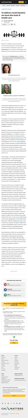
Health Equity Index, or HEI (19, 221)
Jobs (2, 367)
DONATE (14, 342)
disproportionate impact (17, 138)
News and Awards (4, 360)
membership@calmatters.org (20, 380)
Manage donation (4, 377)
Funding (2, 361)
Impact (2, 358)
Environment (17, 363)
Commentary (4, 9)
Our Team (3, 366)
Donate (21, 2)
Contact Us (3, 370)
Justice (16, 358)
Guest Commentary (9, 20)
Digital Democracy (4, 382)
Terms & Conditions (5, 413)
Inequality (16, 369)
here (12, 59)
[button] (26, 2)
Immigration (23, 5)
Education (13, 5)
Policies (2, 364)
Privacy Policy (12, 413)
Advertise (3, 369)
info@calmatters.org (19, 375)
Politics (4, 5)
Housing (8, 5)
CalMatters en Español (5, 379)
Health (9, 9)
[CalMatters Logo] (6, 2)
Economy (17, 5)
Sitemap (17, 413)
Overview (3, 357)
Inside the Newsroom (5, 381)
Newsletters (3, 378)
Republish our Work (5, 363)
